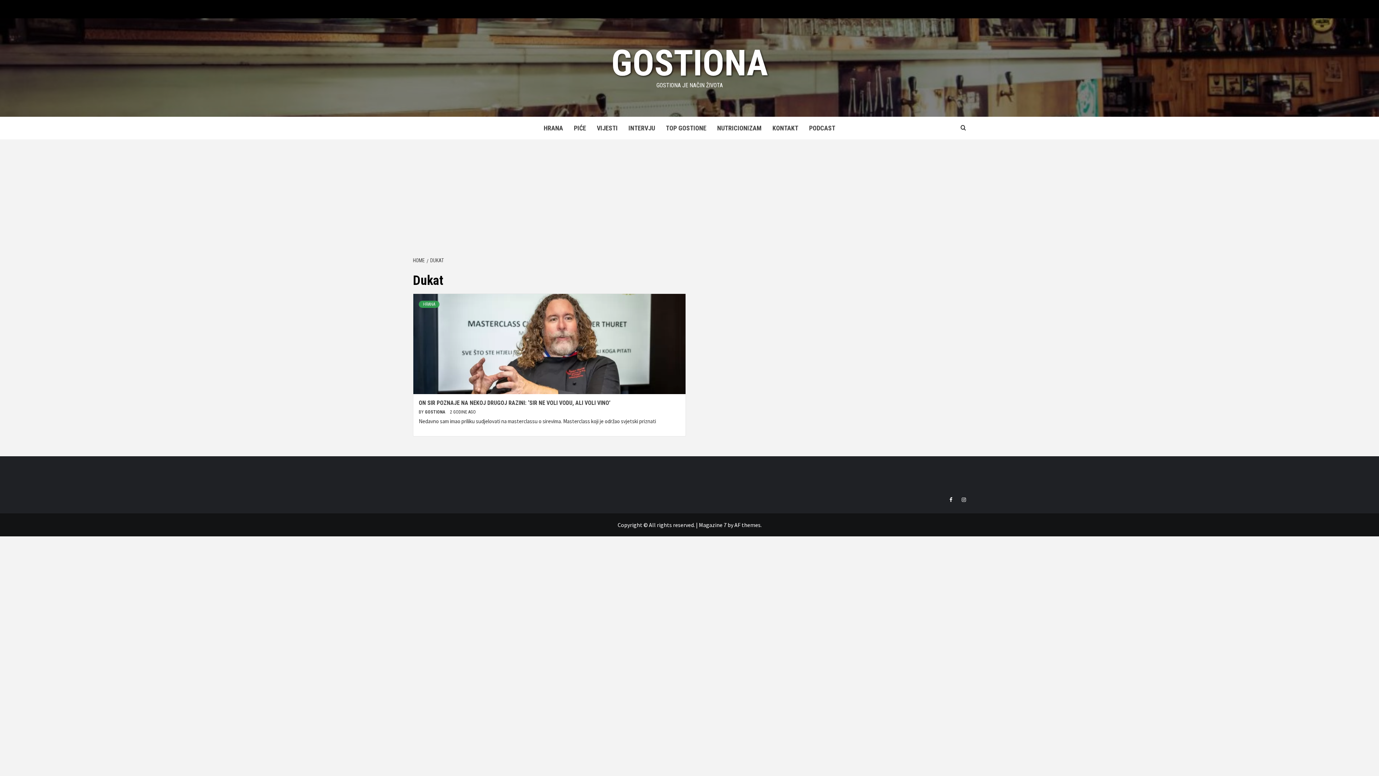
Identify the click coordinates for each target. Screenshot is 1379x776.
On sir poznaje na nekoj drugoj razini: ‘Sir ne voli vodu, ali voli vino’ (514, 402)
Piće (580, 128)
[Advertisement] (689, 193)
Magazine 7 (712, 524)
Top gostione (686, 128)
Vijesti (607, 128)
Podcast (822, 128)
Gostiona (689, 63)
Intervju (641, 128)
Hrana (553, 128)
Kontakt (785, 128)
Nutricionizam (739, 128)
